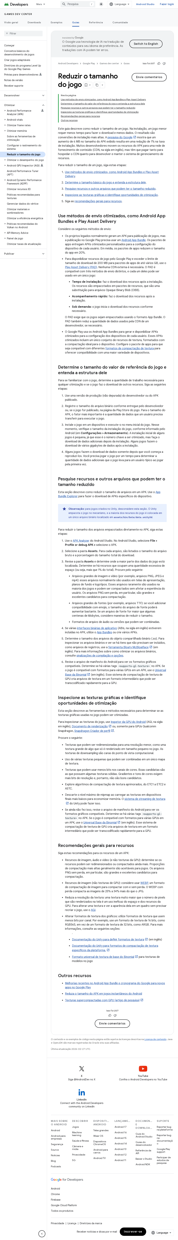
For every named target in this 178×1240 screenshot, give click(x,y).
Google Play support (163, 1150)
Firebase (55, 1199)
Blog (53, 1160)
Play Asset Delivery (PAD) (81, 267)
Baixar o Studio (144, 1158)
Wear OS (98, 1135)
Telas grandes (100, 1130)
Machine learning (77, 1134)
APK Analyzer (81, 541)
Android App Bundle (134, 240)
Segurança (57, 1144)
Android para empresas (58, 1137)
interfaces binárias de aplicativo (97, 628)
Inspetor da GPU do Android (128, 722)
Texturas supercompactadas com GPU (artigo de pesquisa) (102, 1000)
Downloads (34, 22)
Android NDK (143, 1164)
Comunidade (120, 22)
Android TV (99, 1158)
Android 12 (121, 1154)
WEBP (144, 883)
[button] (20, 95)
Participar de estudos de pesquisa (164, 1160)
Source (55, 1149)
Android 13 (120, 1149)
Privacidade (78, 1154)
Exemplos (56, 22)
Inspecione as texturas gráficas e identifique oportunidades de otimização (111, 195)
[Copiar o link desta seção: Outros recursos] (94, 976)
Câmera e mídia (77, 1148)
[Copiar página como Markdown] (97, 85)
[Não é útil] (164, 63)
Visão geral (11, 22)
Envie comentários (149, 77)
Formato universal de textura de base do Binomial (103, 957)
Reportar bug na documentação (165, 1139)
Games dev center (18, 14)
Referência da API (143, 1152)
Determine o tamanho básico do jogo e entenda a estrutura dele (105, 182)
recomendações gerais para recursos (98, 201)
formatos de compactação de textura (129, 348)
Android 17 (121, 1126)
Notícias (55, 1155)
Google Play (89, 63)
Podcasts (56, 1166)
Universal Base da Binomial (100, 822)
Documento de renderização (90, 726)
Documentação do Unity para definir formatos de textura (108, 939)
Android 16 (121, 1132)
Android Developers (68, 63)
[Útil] (158, 63)
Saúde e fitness (80, 1140)
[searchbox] (23, 33)
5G (74, 1160)
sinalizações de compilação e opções (99, 655)
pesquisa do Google (120, 137)
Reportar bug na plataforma (165, 1128)
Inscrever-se (133, 1231)
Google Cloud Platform (64, 1205)
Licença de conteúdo (155, 1039)
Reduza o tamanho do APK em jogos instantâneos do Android (103, 993)
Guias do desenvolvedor (144, 1143)
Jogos (75, 1126)
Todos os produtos (62, 1210)
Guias (75, 22)
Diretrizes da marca (91, 1223)
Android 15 (121, 1138)
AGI (93, 910)
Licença (72, 1223)
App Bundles (104, 632)
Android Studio (145, 4)
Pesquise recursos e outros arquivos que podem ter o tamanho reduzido (110, 189)
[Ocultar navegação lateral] (41, 1233)
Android (55, 1130)
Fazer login (167, 4)
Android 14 (121, 1143)
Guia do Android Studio (144, 1135)
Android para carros (100, 1151)
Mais (39, 4)
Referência (96, 22)
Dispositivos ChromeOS (99, 1143)
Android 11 (120, 1160)
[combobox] (77, 4)
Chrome (55, 1194)
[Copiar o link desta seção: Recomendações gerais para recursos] (137, 846)
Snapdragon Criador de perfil (92, 731)
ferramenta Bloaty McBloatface (128, 647)
